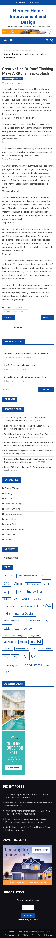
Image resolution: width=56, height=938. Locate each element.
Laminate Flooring (38, 620)
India (7, 613)
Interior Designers (11, 621)
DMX (12, 592)
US (47, 665)
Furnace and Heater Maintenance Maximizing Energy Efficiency (48, 317)
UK (33, 656)
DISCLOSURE (23, 935)
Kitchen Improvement (12, 79)
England (6, 599)
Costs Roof (18, 307)
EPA (15, 599)
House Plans (10, 519)
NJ (33, 648)
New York (8, 649)
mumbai (36, 641)
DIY (47, 583)
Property (34, 919)
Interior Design (11, 524)
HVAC (46, 606)
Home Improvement (14, 514)
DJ (5, 592)
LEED (17, 629)
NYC (6, 656)
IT (23, 621)
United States (32, 665)
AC (5, 575)
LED (7, 628)
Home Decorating (13, 504)
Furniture (9, 498)
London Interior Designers (14, 635)
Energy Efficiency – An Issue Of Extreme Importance (27, 467)
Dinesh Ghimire (44, 932)
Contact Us (9, 935)
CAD (6, 583)
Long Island (34, 635)
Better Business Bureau (27, 576)
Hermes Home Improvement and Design (28, 16)
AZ (12, 576)
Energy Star (34, 591)
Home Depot (9, 606)
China (18, 583)
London (28, 628)
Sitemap (49, 935)
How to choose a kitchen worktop (19, 365)
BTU (43, 576)
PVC (15, 656)
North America (45, 649)
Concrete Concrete (33, 584)
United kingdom (11, 665)
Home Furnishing (12, 509)
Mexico (23, 642)
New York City (22, 649)
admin (23, 83)
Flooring (8, 493)
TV (24, 656)
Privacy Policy (37, 935)
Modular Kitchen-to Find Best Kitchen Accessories (26, 353)
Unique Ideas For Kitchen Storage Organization (25, 377)
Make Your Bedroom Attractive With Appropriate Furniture (10, 317)
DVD (20, 592)
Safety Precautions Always (15, 311)
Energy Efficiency (12, 488)
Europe (25, 598)
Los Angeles (10, 642)
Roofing (8, 540)
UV (15, 672)
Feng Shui (37, 599)
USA (6, 672)
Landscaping (11, 534)
